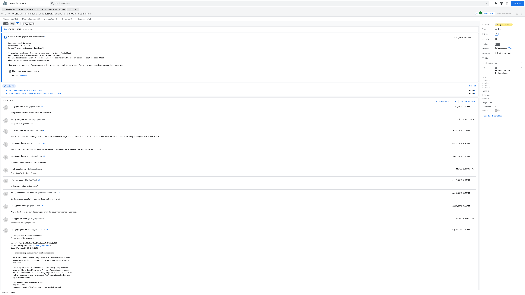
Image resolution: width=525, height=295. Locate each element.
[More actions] (522, 13)
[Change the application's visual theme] (496, 3)
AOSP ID (485, 91)
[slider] (480, 155)
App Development (32, 9)
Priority (485, 34)
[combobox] (270, 3)
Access (485, 48)
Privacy (5, 293)
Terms (13, 293)
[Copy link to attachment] (31, 75)
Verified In (486, 106)
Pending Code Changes (486, 85)
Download (23, 76)
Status (485, 44)
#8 (42, 206)
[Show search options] (486, 3)
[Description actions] (474, 38)
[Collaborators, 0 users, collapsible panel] (508, 63)
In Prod (485, 110)
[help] (501, 3)
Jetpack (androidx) (48, 9)
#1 (45, 37)
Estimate (486, 95)
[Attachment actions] (474, 71)
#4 (44, 143)
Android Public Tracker (15, 9)
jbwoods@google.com (40, 245)
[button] (31, 180)
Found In (485, 99)
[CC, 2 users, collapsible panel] (508, 68)
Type (484, 29)
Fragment (61, 9)
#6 (39, 180)
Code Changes (486, 79)
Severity (485, 39)
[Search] (52, 3)
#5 (44, 156)
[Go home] (2, 13)
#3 (44, 130)
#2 (41, 107)
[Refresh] (5, 13)
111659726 (72, 9)
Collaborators (487, 63)
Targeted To (487, 103)
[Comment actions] (472, 106)
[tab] (10, 19)
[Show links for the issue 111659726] (78, 9)
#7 (58, 193)
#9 (475, 90)
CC (483, 68)
